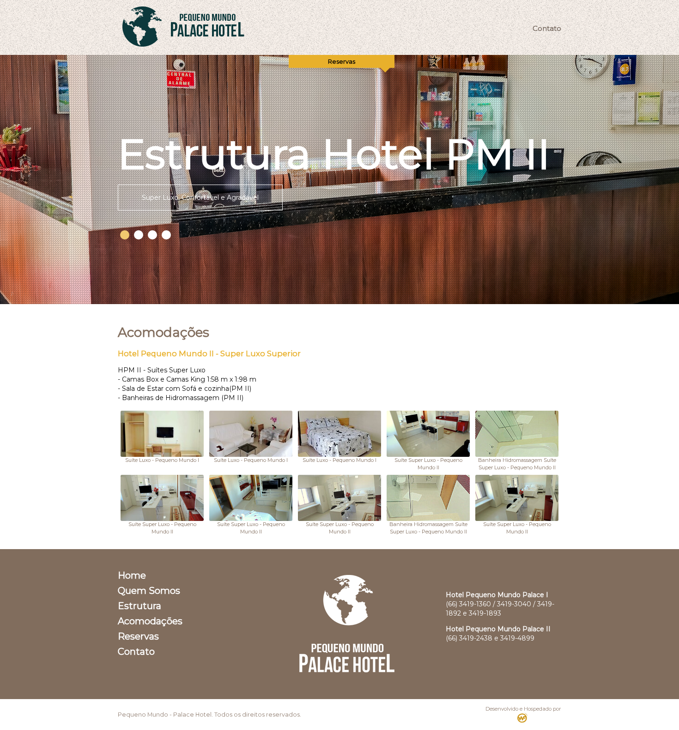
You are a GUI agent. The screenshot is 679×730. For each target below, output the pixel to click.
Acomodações (150, 621)
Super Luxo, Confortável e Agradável (200, 197)
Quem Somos (149, 590)
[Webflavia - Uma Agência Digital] (523, 720)
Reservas (138, 636)
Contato (547, 28)
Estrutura (139, 605)
